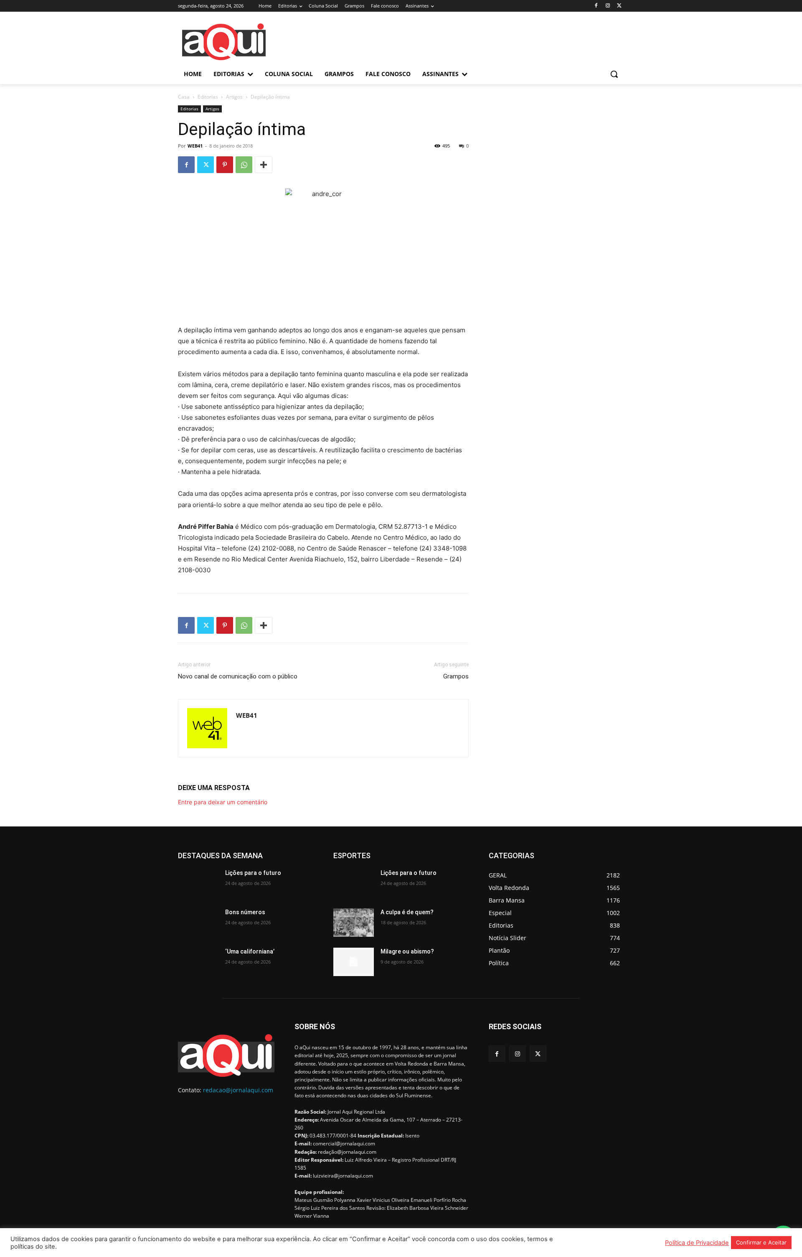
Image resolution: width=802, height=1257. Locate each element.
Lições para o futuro (253, 872)
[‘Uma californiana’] (198, 962)
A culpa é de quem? (407, 912)
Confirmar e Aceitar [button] (761, 1242)
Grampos (456, 676)
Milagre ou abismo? (407, 951)
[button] (614, 74)
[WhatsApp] (244, 164)
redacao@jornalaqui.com (238, 1090)
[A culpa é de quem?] (353, 922)
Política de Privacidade (697, 1243)
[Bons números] (198, 922)
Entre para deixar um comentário (222, 802)
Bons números (245, 912)
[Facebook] (596, 6)
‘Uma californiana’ (249, 951)
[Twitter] (619, 6)
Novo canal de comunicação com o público (237, 676)
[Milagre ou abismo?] (353, 962)
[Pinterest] (224, 164)
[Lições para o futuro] (198, 883)
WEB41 (195, 146)
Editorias (208, 96)
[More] (263, 164)
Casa (184, 96)
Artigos (234, 96)
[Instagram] (607, 6)
